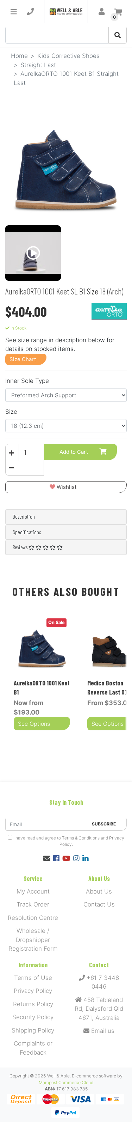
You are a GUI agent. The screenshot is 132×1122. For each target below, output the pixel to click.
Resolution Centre (33, 917)
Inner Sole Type (27, 380)
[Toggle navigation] (13, 11)
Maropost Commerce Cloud (66, 1082)
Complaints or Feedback (33, 1048)
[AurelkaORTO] (109, 310)
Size (11, 411)
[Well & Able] (66, 11)
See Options (34, 723)
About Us (99, 891)
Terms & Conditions (81, 838)
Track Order (33, 904)
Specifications (27, 532)
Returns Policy (33, 1004)
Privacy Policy (33, 990)
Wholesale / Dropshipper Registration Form (33, 939)
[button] (66, 487)
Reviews (21, 547)
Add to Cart (73, 452)
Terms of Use (33, 977)
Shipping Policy (33, 1030)
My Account (33, 891)
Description (24, 516)
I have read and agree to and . (68, 841)
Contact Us (99, 904)
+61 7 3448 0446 (102, 982)
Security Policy (33, 1017)
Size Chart (23, 359)
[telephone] (30, 11)
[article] (42, 674)
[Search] (117, 35)
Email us (101, 1030)
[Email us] (46, 858)
